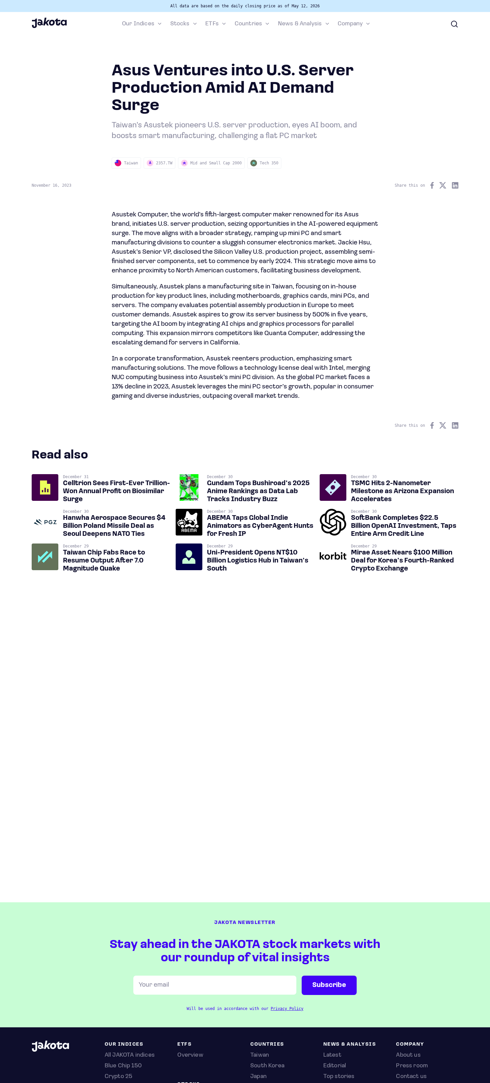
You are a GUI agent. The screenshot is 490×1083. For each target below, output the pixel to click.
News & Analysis (300, 24)
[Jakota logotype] (49, 27)
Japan (258, 1077)
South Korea (267, 1066)
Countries (248, 24)
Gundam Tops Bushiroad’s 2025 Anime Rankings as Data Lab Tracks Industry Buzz (258, 491)
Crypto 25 (119, 1077)
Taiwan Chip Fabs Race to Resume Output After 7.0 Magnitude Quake (104, 561)
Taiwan (259, 1055)
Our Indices (138, 24)
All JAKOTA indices (130, 1055)
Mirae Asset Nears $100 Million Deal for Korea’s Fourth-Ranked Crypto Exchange (402, 561)
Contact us (411, 1077)
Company (350, 24)
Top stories (339, 1077)
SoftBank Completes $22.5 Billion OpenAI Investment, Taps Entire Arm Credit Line (403, 526)
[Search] (454, 24)
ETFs (212, 24)
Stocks (180, 24)
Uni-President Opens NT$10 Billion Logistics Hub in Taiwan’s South (257, 561)
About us (408, 1055)
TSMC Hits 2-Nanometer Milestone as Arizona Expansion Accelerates (402, 491)
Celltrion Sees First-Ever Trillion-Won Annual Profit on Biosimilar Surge (116, 491)
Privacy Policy (287, 1008)
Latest (332, 1055)
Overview (190, 1055)
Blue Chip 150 (123, 1066)
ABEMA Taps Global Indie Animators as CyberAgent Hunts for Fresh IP (260, 526)
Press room (412, 1066)
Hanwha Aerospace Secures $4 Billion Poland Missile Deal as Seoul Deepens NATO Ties (114, 526)
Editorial (334, 1066)
